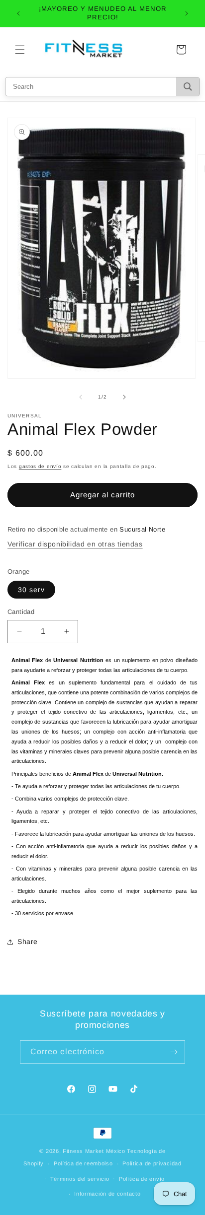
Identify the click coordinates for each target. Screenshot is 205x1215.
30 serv (31, 590)
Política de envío (142, 1179)
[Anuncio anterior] (18, 13)
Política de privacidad (151, 1163)
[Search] (188, 86)
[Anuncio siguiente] (187, 13)
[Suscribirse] (174, 1052)
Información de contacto (107, 1194)
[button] (20, 50)
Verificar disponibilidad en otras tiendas (75, 544)
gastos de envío (40, 466)
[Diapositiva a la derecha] (124, 397)
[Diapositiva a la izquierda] (81, 397)
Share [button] (27, 941)
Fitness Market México (94, 1151)
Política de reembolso (83, 1163)
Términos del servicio (79, 1179)
